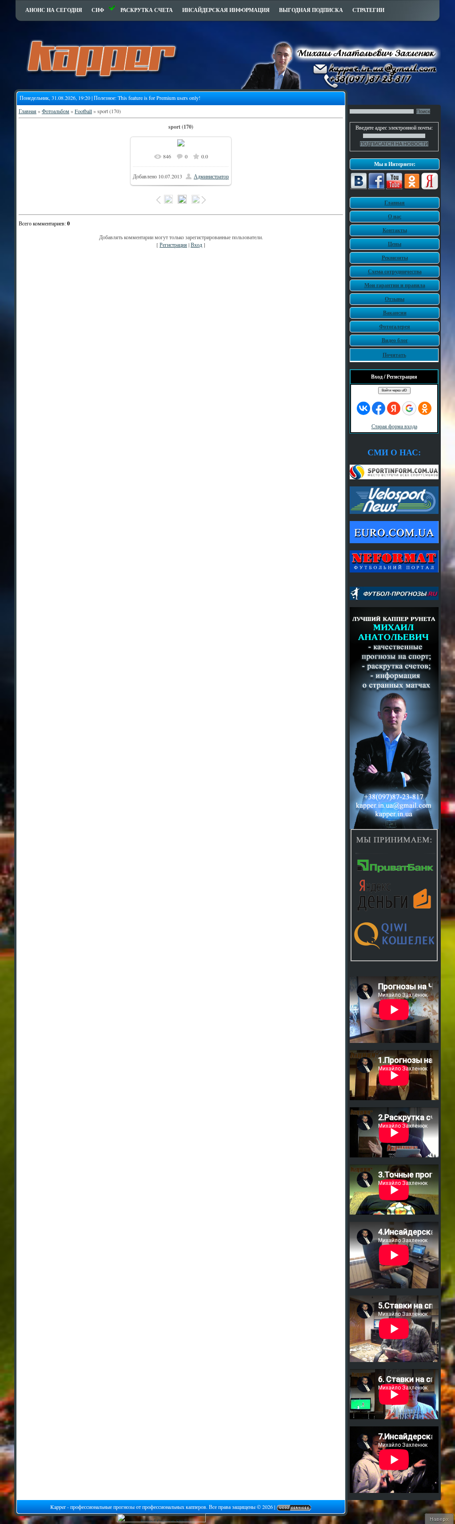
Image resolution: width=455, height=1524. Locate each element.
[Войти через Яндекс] (393, 408)
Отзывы (394, 299)
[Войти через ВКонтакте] (363, 408)
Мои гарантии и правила (394, 285)
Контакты (395, 230)
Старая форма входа (394, 426)
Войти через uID (394, 390)
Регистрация (173, 244)
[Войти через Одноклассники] (424, 408)
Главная (27, 110)
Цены (394, 244)
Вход (196, 244)
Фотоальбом (55, 110)
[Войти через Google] (409, 408)
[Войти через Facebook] (378, 408)
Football (83, 110)
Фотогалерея (394, 326)
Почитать (394, 355)
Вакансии (395, 312)
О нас (394, 216)
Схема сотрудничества (395, 271)
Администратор (211, 176)
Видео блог (395, 340)
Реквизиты (395, 257)
